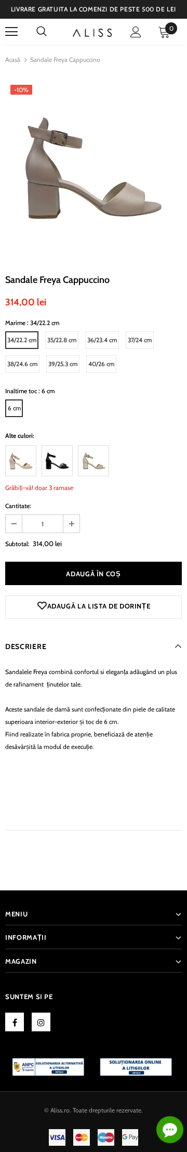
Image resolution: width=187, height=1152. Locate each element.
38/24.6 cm (22, 364)
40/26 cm (101, 364)
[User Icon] (135, 32)
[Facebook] (14, 1022)
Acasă (12, 59)
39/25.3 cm (62, 364)
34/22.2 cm (21, 340)
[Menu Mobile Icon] (11, 31)
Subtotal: (17, 544)
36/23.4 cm (102, 340)
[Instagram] (41, 1022)
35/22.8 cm (61, 340)
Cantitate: (18, 506)
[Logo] (92, 32)
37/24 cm (140, 340)
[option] (93, 168)
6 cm (14, 408)
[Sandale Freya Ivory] (93, 460)
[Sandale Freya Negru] (57, 460)
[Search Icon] (41, 32)
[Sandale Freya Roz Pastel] (20, 460)
